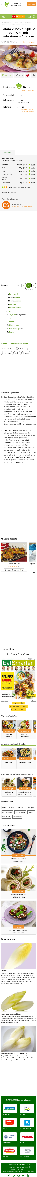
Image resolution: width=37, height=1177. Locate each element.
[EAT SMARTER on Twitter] (23, 1175)
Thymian (12, 315)
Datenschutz (23, 1165)
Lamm (4, 808)
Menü (3, 17)
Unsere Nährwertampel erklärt (19, 187)
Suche (29, 17)
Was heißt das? (28, 90)
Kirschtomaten (15, 308)
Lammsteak (13, 294)
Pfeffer (11, 322)
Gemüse (20, 808)
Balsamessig (14, 328)
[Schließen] (1, 4)
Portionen (29, 289)
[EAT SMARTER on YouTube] (28, 1175)
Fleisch (11, 808)
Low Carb (31, 812)
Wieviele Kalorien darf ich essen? (27, 110)
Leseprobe (4, 701)
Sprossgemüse (20, 812)
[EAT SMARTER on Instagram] (18, 1175)
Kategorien (30, 1171)
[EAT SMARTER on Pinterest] (14, 1175)
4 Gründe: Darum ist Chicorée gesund (14, 1053)
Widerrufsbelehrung (18, 1169)
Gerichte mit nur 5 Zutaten (18, 930)
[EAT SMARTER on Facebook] (9, 1175)
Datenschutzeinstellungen (18, 1167)
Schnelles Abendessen (18, 859)
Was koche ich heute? (18, 895)
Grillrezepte (29, 808)
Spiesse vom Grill (14, 564)
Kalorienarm (17, 817)
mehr (33, 165)
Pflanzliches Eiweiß (24, 762)
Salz (10, 318)
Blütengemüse (7, 812)
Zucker (11, 332)
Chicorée (12, 304)
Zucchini (17, 301)
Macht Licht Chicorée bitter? (11, 1014)
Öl (10, 311)
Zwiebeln (17, 297)
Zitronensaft (14, 325)
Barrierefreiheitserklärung (13, 1171)
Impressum (12, 1165)
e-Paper (33, 701)
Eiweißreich (9, 762)
